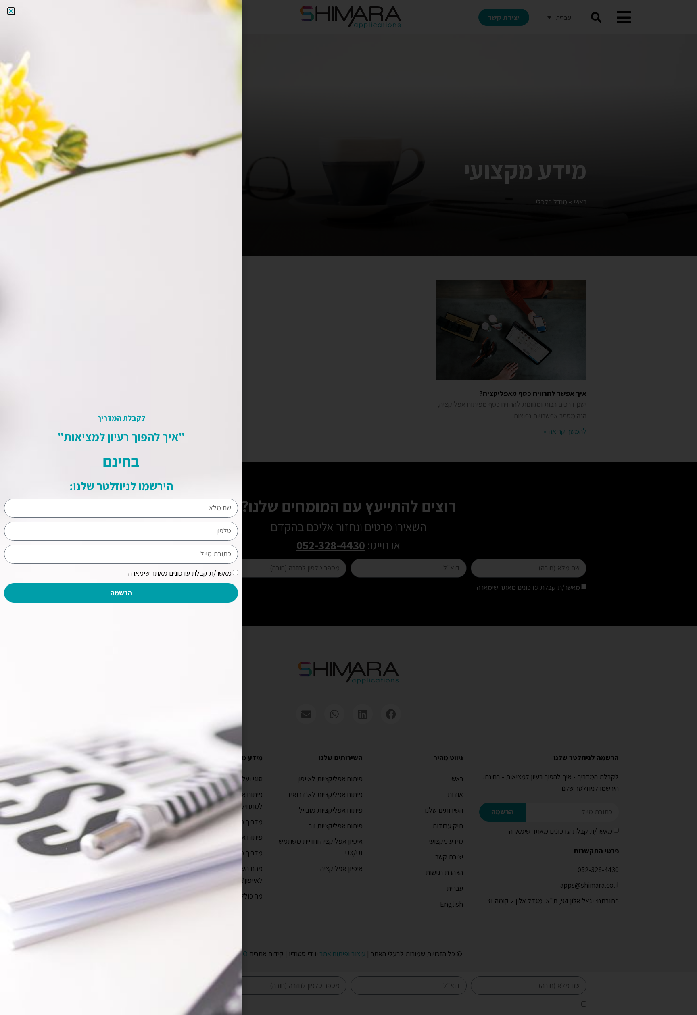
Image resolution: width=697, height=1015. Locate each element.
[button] (11, 11)
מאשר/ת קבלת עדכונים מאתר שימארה (180, 573)
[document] (348, 507)
